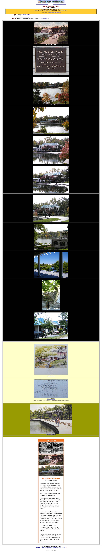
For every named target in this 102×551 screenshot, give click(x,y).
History (54, 44)
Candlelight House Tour (45, 18)
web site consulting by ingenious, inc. (51, 550)
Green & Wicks (19, 15)
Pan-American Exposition (25, 14)
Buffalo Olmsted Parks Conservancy (55, 12)
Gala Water (56, 104)
